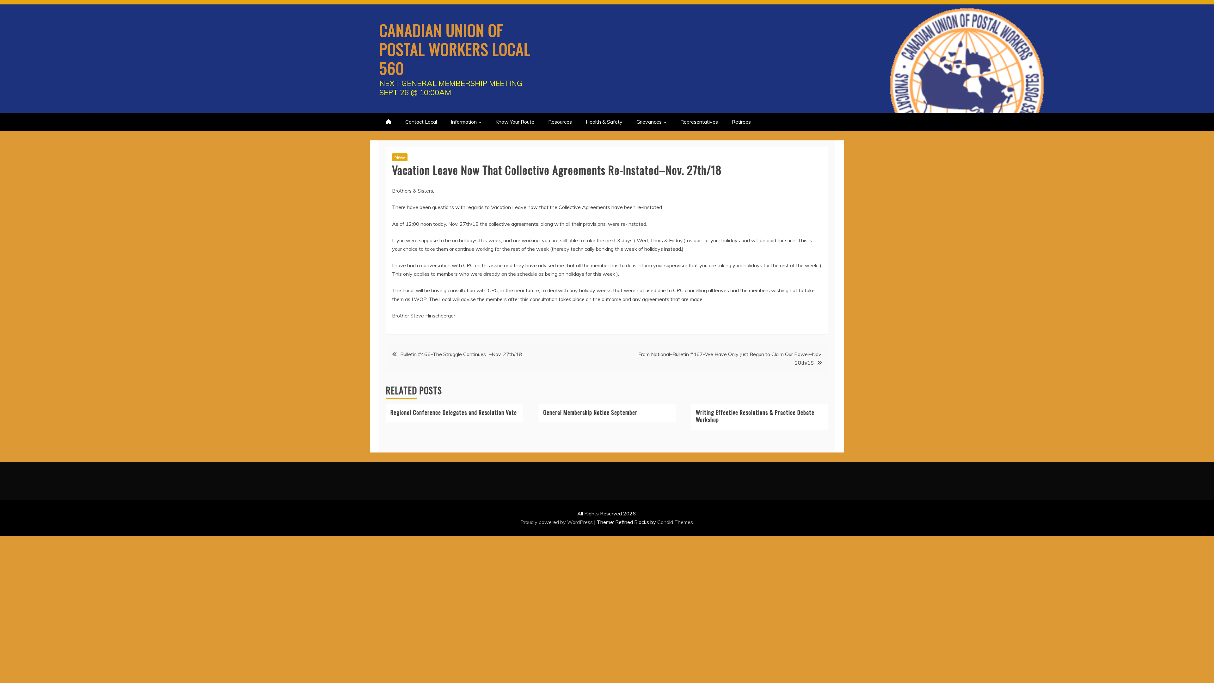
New (399, 157)
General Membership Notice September (590, 412)
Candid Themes (675, 522)
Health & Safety (604, 122)
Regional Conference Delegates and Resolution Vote (453, 412)
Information (464, 122)
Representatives (699, 122)
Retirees (741, 122)
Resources (560, 122)
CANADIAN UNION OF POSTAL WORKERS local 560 (454, 48)
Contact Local (421, 122)
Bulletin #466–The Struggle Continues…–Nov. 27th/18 (461, 354)
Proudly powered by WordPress (557, 522)
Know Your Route (514, 122)
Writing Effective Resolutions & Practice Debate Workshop (755, 416)
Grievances (649, 122)
